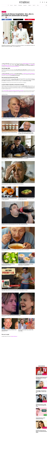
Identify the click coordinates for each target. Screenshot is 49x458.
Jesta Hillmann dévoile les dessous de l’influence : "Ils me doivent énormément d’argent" (41, 431)
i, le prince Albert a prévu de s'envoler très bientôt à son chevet (13, 90)
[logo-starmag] (24, 2)
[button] (40, 2)
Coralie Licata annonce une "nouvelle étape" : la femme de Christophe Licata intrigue (41, 405)
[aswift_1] (24, 8)
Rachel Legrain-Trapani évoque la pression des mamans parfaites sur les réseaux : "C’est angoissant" (41, 378)
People (15, 5)
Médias (29, 5)
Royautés (24, 5)
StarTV (34, 5)
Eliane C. (8, 17)
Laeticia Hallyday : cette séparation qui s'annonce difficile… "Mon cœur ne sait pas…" (41, 391)
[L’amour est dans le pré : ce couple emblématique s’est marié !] (41, 412)
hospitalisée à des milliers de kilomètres (12, 66)
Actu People (44, 374)
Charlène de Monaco (25, 63)
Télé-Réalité (20, 5)
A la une (11, 5)
